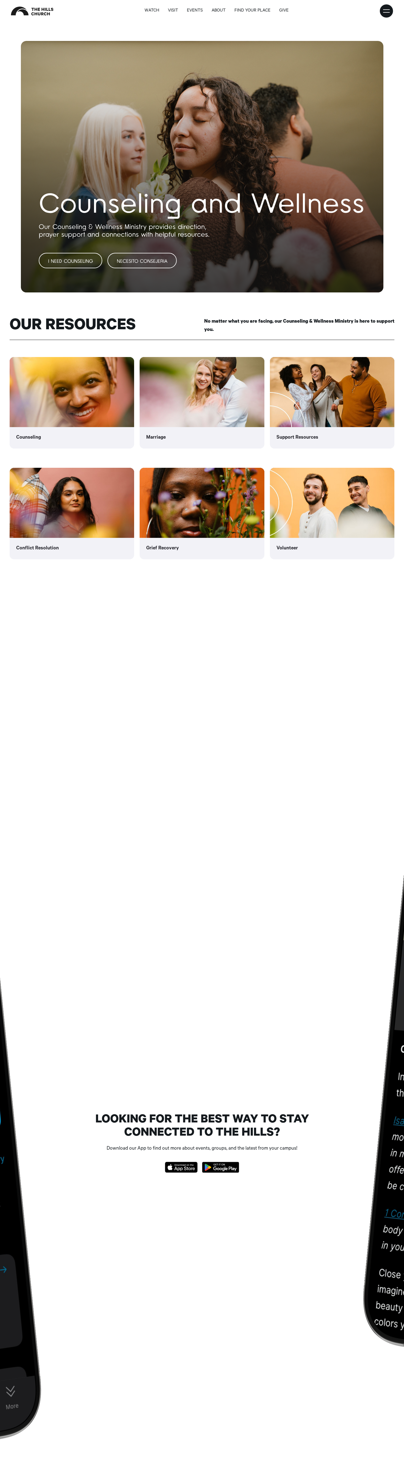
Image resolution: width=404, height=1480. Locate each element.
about (219, 11)
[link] (72, 403)
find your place (252, 11)
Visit (173, 11)
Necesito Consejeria (142, 261)
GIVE (284, 11)
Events (195, 11)
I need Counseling (70, 261)
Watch (152, 11)
